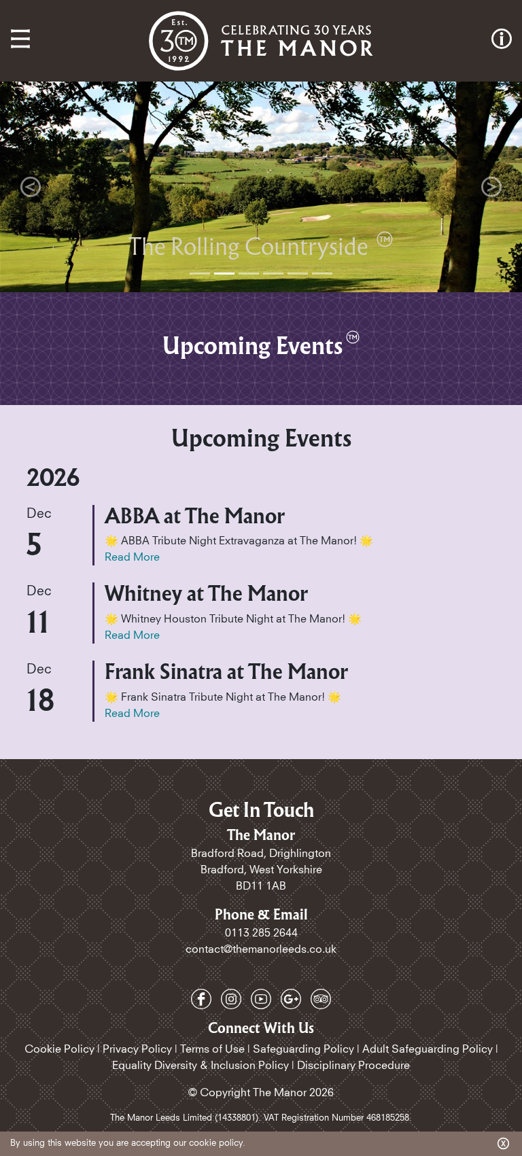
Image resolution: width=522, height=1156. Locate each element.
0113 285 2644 (261, 933)
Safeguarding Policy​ (303, 1049)
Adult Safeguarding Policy (427, 1049)
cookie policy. (217, 1143)
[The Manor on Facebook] (203, 998)
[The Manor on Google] (292, 998)
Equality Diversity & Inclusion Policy (200, 1065)
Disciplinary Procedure (353, 1065)
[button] (30, 187)
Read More (132, 557)
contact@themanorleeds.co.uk (261, 949)
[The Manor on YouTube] (262, 998)
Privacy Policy (137, 1049)
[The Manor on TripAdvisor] (320, 998)
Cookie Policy (59, 1049)
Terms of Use (212, 1049)
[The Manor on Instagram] (232, 998)
